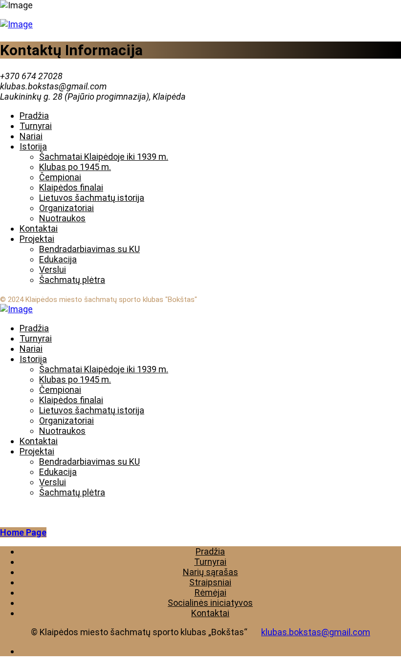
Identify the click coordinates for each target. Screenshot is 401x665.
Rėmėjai (210, 592)
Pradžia (210, 551)
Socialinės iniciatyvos (210, 603)
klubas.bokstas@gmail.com (315, 632)
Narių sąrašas (210, 572)
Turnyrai (210, 562)
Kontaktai (210, 613)
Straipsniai (210, 582)
